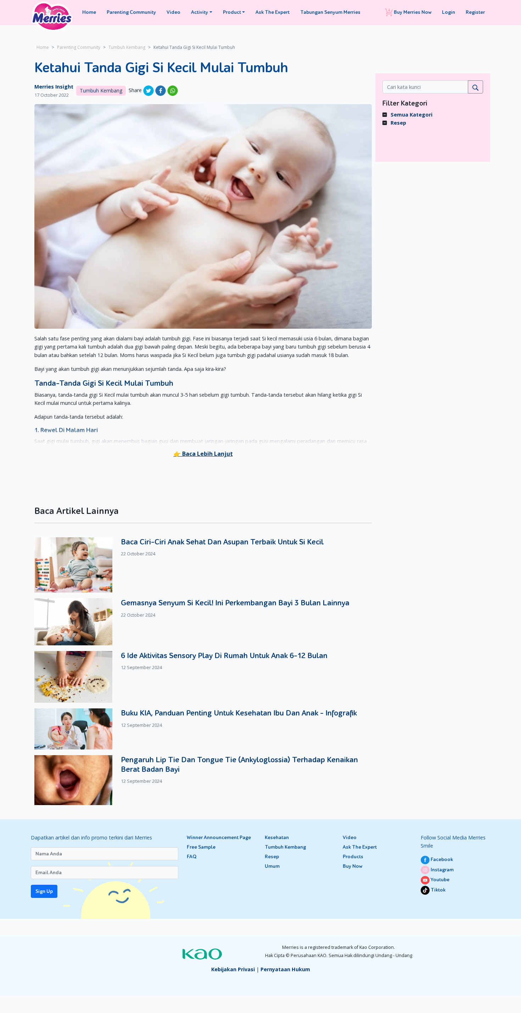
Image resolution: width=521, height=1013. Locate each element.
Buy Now (352, 866)
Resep (398, 122)
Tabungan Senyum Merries (330, 12)
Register (475, 12)
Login (448, 12)
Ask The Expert (273, 12)
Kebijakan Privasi (233, 969)
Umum (272, 866)
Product (232, 12)
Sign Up (44, 891)
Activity (199, 12)
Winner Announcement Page (219, 837)
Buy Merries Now (412, 12)
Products (353, 857)
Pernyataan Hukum (285, 969)
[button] (203, 454)
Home (89, 12)
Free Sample (201, 847)
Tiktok (438, 890)
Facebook (441, 859)
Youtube (439, 880)
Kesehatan (277, 837)
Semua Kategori (411, 114)
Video (173, 12)
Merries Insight (53, 86)
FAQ (191, 857)
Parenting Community (131, 12)
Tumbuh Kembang (126, 47)
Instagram (442, 870)
